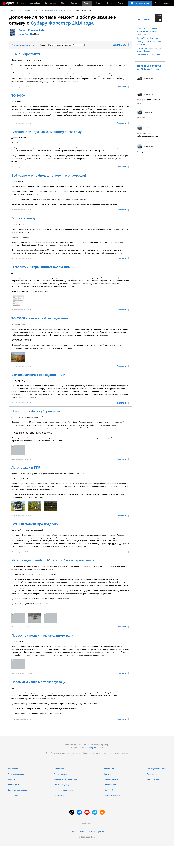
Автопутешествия (111, 785)
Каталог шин (109, 769)
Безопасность (152, 774)
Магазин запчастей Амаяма (65, 779)
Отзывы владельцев (62, 785)
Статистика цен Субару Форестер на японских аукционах (147, 31)
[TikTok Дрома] (71, 812)
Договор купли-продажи (64, 790)
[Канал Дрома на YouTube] (87, 812)
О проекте (73, 832)
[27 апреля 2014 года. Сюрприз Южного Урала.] (18, 618)
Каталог (99, 3)
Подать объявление (16, 774)
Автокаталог (59, 795)
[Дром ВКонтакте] (79, 812)
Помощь (82, 832)
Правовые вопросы (112, 795)
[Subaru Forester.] (18, 300)
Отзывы (87, 3)
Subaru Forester (143, 19)
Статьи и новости (111, 779)
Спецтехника (13, 795)
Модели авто (86, 824)
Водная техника (60, 774)
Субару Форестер (95, 748)
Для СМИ (101, 832)
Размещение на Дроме (156, 769)
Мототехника (59, 769)
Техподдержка (153, 779)
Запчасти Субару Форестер (148, 55)
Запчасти (74, 3)
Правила (91, 832)
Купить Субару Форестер (147, 38)
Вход (163, 3)
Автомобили (35, 3)
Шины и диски (13, 785)
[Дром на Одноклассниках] (102, 812)
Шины (109, 3)
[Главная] (8, 3)
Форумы (107, 774)
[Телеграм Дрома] (94, 812)
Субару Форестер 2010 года (62, 23)
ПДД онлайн (109, 790)
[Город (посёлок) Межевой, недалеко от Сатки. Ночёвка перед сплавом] (50, 618)
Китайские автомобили (17, 790)
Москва (21, 3)
